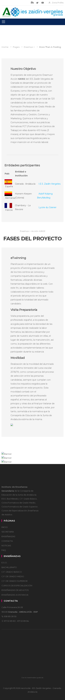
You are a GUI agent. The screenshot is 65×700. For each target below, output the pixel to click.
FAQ (4, 550)
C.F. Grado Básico (12, 572)
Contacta (7, 541)
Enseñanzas (8, 536)
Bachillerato (9, 567)
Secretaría (8, 531)
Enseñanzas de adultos (15, 590)
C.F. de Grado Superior (15, 581)
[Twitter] (37, 3)
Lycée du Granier (47, 207)
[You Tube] (42, 3)
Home (5, 47)
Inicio (5, 527)
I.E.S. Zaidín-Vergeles (49, 183)
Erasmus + (29, 47)
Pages (16, 47)
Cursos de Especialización (17, 585)
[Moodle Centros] (32, 3)
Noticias (6, 545)
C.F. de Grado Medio (13, 576)
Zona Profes (57, 2)
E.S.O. (4, 562)
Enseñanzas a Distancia (15, 595)
